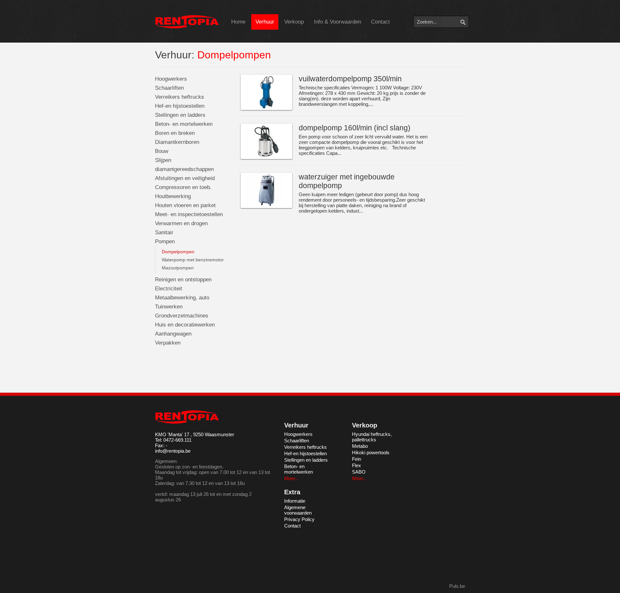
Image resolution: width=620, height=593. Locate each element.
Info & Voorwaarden (337, 22)
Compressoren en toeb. (183, 187)
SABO (359, 472)
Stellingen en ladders (180, 115)
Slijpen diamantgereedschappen (184, 164)
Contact (380, 22)
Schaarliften (169, 88)
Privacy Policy (299, 519)
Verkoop (294, 22)
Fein (356, 459)
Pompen (165, 241)
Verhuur (264, 22)
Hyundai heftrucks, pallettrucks (372, 436)
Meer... (291, 478)
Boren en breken (175, 133)
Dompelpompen (178, 251)
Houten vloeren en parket (185, 205)
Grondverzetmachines (181, 316)
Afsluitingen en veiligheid (185, 178)
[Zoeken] (467, 22)
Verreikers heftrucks (179, 97)
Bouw (161, 151)
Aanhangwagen (173, 334)
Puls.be (457, 586)
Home (238, 22)
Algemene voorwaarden (298, 510)
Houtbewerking (173, 196)
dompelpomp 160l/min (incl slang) (354, 128)
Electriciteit (168, 289)
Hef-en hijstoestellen (179, 106)
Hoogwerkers (171, 79)
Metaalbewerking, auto (182, 298)
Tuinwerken (168, 307)
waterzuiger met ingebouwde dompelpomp (347, 181)
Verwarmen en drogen (181, 223)
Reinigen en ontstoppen (183, 279)
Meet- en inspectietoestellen (189, 214)
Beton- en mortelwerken (183, 124)
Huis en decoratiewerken (185, 325)
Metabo (360, 446)
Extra (292, 492)
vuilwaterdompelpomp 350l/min (350, 79)
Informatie (294, 501)
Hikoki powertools (370, 452)
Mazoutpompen (178, 267)
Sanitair (164, 232)
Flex (356, 465)
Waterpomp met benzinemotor (193, 259)
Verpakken (168, 343)
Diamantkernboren (177, 142)
